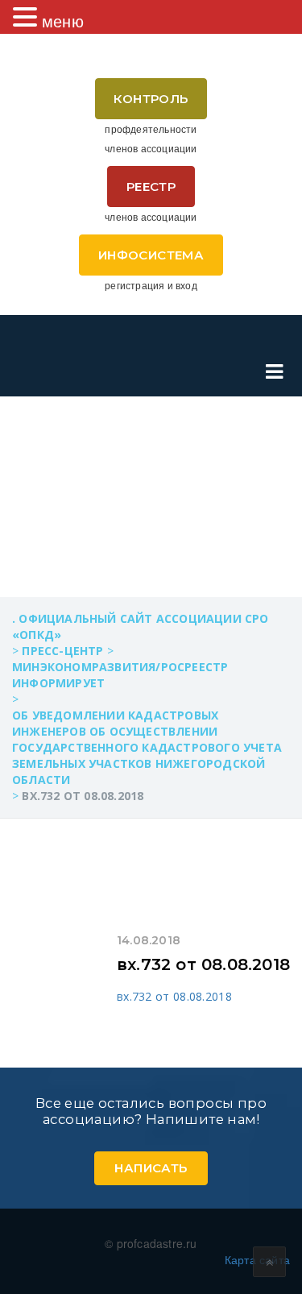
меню (63, 20)
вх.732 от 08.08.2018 (203, 964)
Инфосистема (151, 255)
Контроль (151, 98)
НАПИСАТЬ (150, 1168)
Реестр (151, 186)
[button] (27, 17)
